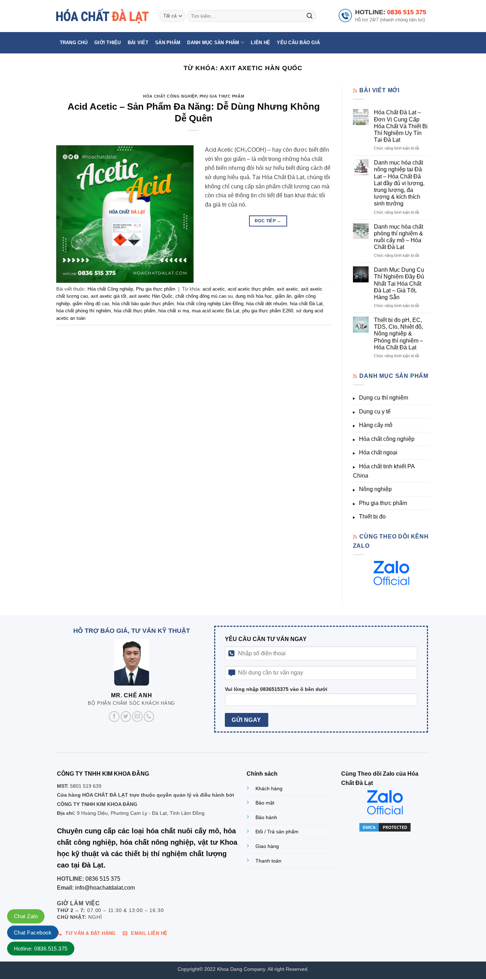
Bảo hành (266, 817)
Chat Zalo (26, 916)
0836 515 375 (406, 12)
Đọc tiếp (268, 220)
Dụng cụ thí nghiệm (383, 398)
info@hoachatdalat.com (105, 888)
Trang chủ (74, 42)
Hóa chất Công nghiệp (170, 96)
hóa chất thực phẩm (134, 310)
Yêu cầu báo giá (298, 42)
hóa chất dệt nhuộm (266, 303)
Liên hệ (260, 42)
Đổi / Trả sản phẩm (277, 831)
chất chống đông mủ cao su (204, 296)
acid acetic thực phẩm (251, 289)
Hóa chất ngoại (378, 452)
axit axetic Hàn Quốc (151, 296)
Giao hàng (267, 846)
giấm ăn (283, 296)
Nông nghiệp (375, 489)
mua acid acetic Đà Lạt (215, 310)
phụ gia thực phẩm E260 (267, 310)
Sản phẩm (167, 42)
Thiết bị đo (372, 517)
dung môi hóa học (254, 296)
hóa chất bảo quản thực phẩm (143, 303)
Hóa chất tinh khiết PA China (383, 471)
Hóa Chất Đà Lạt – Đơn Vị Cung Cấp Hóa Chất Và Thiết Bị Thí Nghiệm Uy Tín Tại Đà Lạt (401, 126)
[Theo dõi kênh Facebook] (114, 716)
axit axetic (287, 289)
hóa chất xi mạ (173, 310)
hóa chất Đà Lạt (306, 303)
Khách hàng (268, 788)
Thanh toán (268, 861)
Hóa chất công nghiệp (386, 439)
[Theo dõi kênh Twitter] (126, 716)
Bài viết (138, 42)
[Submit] (309, 16)
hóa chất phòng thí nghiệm (83, 310)
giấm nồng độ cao (91, 303)
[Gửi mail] (137, 716)
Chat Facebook (33, 932)
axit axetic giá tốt (108, 296)
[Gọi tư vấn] (149, 716)
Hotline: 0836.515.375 (41, 949)
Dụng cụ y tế (375, 411)
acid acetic (213, 289)
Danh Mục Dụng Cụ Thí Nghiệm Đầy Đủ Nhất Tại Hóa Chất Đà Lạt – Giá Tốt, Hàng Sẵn (399, 283)
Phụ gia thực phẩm (222, 96)
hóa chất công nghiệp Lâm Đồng (210, 303)
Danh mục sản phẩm (213, 42)
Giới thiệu (107, 42)
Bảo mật (264, 803)
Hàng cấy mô (375, 425)
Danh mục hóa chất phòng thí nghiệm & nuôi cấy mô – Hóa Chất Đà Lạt (398, 237)
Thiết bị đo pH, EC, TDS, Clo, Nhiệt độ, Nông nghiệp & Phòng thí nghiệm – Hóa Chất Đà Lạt (398, 333)
